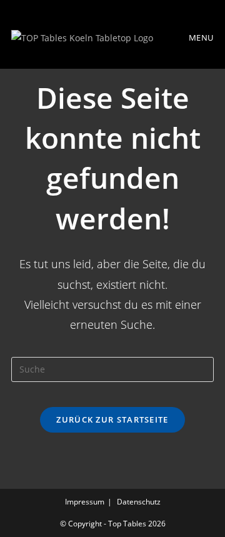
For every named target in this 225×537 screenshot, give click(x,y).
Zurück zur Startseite (112, 419)
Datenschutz (139, 501)
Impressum (84, 501)
